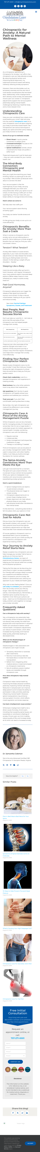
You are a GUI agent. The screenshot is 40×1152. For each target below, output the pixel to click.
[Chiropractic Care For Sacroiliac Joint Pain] (18, 960)
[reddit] (18, 765)
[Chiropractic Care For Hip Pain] (18, 995)
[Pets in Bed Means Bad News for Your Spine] (18, 813)
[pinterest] (11, 765)
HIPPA (10, 1147)
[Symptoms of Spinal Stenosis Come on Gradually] (18, 850)
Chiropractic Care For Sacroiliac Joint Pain (17, 964)
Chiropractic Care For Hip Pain (13, 999)
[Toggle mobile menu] (36, 12)
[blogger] (14, 765)
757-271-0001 (8, 2)
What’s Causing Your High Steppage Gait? (17, 928)
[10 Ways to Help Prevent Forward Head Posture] (18, 888)
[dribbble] (7, 765)
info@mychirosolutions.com (25, 2)
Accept (30, 1143)
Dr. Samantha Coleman (13, 754)
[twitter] (3, 765)
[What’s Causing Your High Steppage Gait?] (18, 925)
